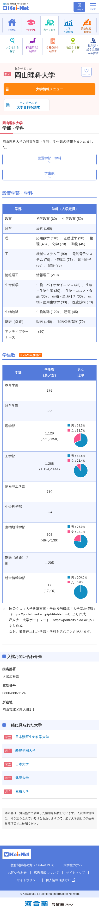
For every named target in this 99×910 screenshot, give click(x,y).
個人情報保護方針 (58, 880)
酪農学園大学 (25, 750)
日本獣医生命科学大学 (32, 737)
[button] (94, 46)
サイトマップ (75, 872)
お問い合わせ (17, 872)
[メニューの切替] (93, 6)
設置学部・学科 (49, 158)
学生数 (49, 173)
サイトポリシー (28, 880)
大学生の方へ (72, 865)
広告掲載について (46, 872)
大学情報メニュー (49, 89)
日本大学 (22, 764)
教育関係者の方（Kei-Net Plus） (33, 865)
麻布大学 (22, 791)
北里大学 (22, 778)
